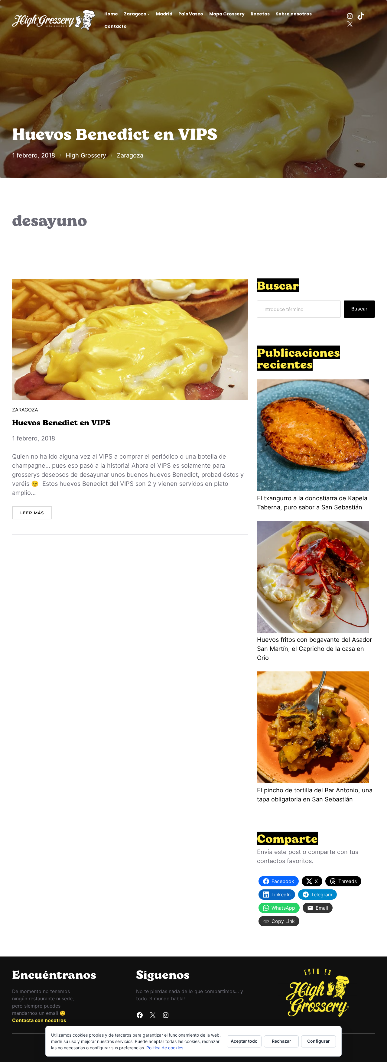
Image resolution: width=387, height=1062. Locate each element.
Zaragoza (130, 155)
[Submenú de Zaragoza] (148, 14)
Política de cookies (164, 1047)
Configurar (318, 1041)
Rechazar (281, 1041)
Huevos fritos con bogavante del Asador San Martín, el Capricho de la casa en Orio (314, 648)
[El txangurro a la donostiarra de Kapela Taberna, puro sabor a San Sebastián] (313, 436)
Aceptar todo (244, 1041)
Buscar (359, 309)
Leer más (36, 515)
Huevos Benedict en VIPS (61, 422)
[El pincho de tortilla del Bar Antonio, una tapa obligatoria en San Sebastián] (313, 728)
